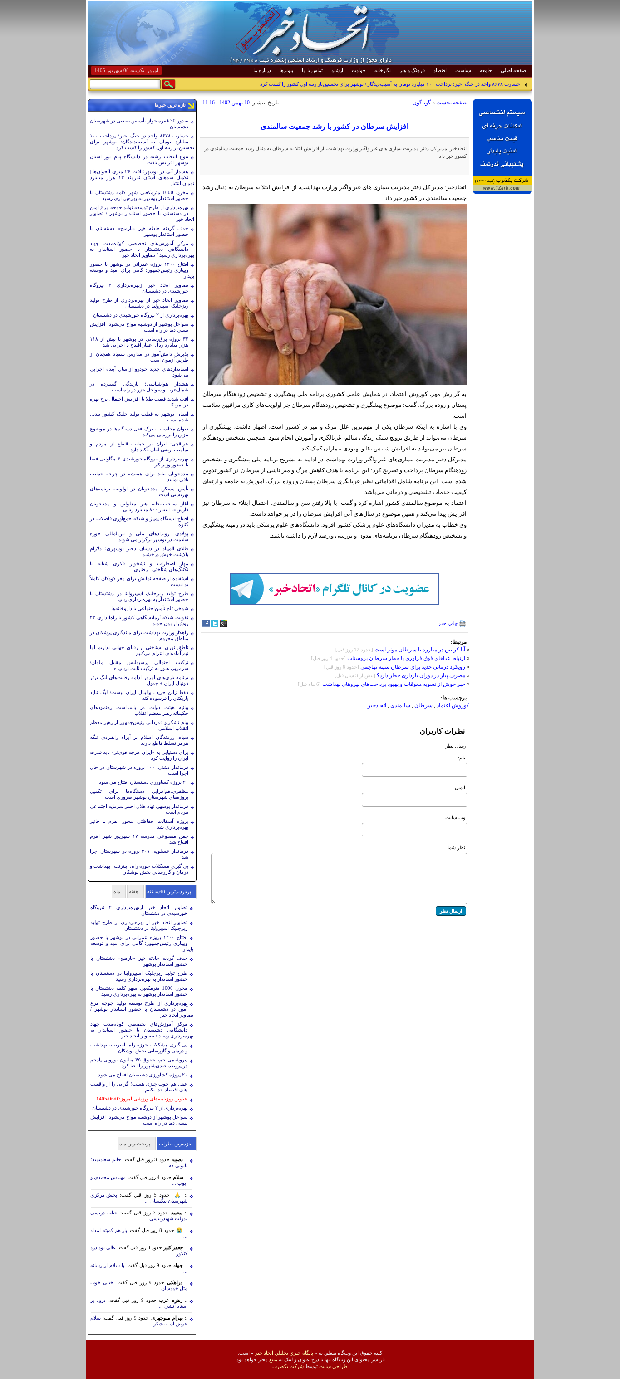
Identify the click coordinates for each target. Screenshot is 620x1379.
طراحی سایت (333, 1366)
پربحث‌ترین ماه (134, 1143)
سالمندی (400, 705)
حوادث (359, 70)
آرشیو (337, 70)
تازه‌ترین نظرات (175, 1143)
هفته (133, 891)
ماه (116, 891)
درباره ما (262, 70)
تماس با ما (312, 70)
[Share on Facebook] (206, 625)
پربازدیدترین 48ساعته (169, 891)
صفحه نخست (451, 102)
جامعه (486, 70)
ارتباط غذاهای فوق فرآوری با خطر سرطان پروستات (406, 658)
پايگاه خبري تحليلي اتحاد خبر (284, 1352)
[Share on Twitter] (214, 625)
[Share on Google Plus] (223, 625)
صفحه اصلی (513, 70)
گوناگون (422, 102)
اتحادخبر (377, 705)
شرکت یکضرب (288, 1366)
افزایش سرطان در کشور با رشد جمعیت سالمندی (334, 126)
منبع (273, 1359)
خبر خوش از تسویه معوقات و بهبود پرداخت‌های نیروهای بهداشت (393, 684)
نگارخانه (382, 70)
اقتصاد (440, 70)
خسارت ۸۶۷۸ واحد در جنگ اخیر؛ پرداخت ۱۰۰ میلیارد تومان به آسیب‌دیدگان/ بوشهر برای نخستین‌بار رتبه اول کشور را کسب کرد (390, 84)
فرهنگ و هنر (412, 70)
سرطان (423, 705)
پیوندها (286, 70)
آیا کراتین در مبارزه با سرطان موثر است (419, 649)
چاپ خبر (448, 623)
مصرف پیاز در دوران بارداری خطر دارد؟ (420, 675)
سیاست (463, 70)
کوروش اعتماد (452, 705)
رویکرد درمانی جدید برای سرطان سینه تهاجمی (412, 667)
